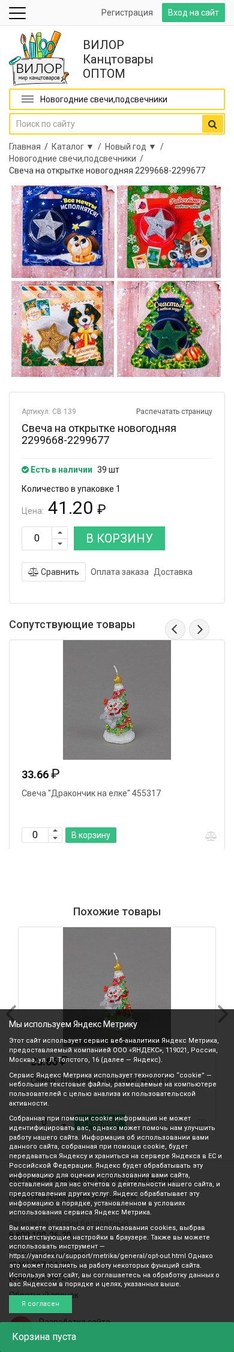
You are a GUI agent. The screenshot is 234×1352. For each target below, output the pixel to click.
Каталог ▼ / (78, 146)
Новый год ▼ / (136, 146)
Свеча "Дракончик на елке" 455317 (91, 793)
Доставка (173, 572)
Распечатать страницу (174, 411)
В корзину (90, 835)
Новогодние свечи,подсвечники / (78, 158)
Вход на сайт (193, 12)
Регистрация (127, 12)
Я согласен (40, 1304)
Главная (25, 146)
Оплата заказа (120, 572)
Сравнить (59, 572)
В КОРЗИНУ (119, 538)
